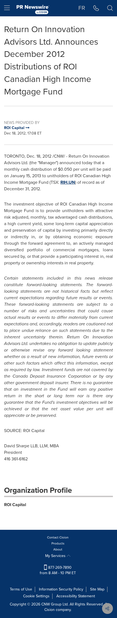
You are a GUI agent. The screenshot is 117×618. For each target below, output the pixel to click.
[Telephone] (96, 8)
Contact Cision (58, 537)
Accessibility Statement (75, 596)
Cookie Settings (36, 596)
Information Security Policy (61, 589)
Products (57, 543)
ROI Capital (15, 504)
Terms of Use (21, 589)
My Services (56, 556)
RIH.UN (67, 182)
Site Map (97, 589)
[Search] (110, 8)
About (57, 549)
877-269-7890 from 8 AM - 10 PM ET (58, 570)
